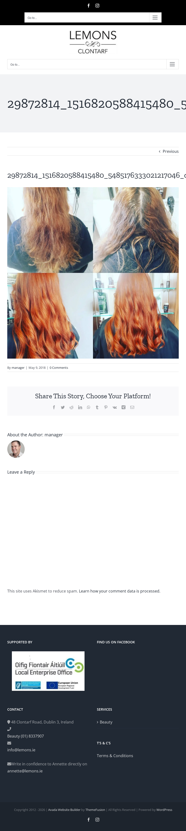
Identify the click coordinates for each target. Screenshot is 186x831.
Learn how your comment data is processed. (119, 591)
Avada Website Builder (64, 810)
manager (18, 367)
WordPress (164, 810)
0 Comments (59, 367)
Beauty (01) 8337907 (25, 736)
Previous (171, 151)
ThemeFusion (95, 810)
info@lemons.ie (21, 750)
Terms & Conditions (115, 755)
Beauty (106, 722)
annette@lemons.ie (25, 771)
